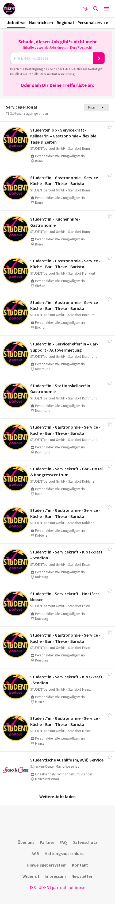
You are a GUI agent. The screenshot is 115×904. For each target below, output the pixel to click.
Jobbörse (16, 22)
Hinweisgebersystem (47, 865)
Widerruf (30, 876)
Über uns (26, 842)
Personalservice (93, 22)
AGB (23, 74)
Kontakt (80, 865)
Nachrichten (41, 22)
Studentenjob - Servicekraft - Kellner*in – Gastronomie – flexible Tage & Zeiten (63, 136)
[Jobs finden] (95, 8)
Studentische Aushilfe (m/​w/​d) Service (66, 760)
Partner (47, 842)
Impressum (55, 876)
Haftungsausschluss (64, 853)
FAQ (63, 842)
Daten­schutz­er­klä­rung (57, 74)
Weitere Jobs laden (57, 796)
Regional (65, 22)
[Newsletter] (85, 8)
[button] (106, 8)
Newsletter (82, 876)
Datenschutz (84, 842)
